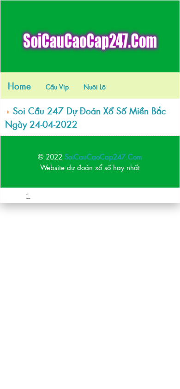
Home (19, 85)
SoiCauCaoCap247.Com (103, 156)
